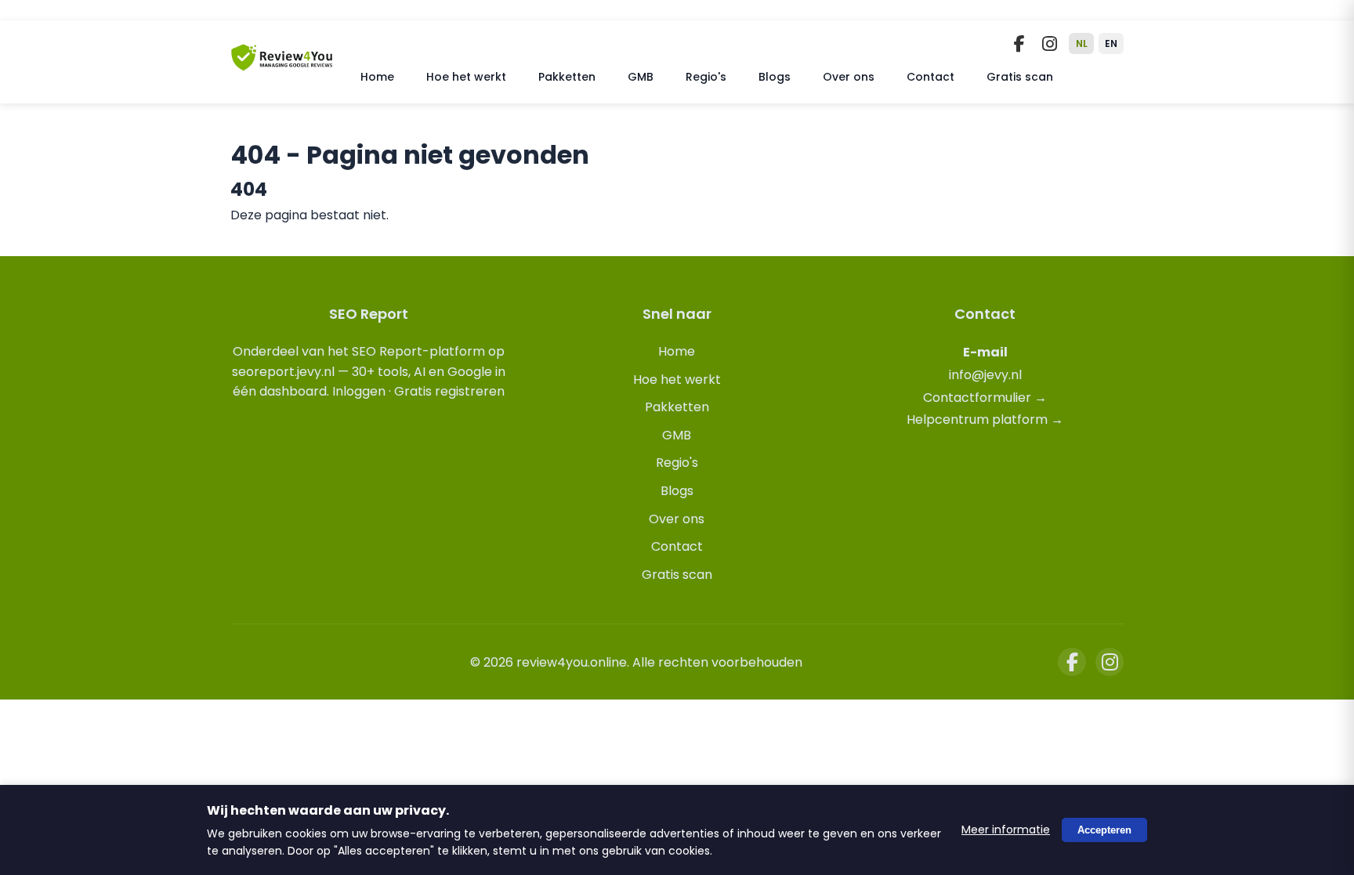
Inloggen (359, 391)
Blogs (774, 77)
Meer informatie (1005, 829)
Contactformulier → (985, 398)
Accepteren (1104, 830)
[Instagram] (1049, 44)
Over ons (848, 77)
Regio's (706, 77)
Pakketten (567, 77)
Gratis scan (1020, 77)
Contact (930, 77)
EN (1111, 43)
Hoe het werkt (466, 77)
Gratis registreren (449, 391)
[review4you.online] (282, 65)
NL (1082, 43)
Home (377, 77)
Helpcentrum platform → (985, 419)
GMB (640, 77)
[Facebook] (1019, 44)
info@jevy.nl (985, 375)
